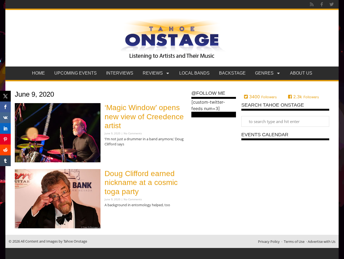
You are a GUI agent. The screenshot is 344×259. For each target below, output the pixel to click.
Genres (264, 73)
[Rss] (311, 4)
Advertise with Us (321, 241)
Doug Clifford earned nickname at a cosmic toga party (141, 182)
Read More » (114, 155)
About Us (301, 73)
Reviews (153, 73)
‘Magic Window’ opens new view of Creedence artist (144, 116)
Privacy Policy (269, 241)
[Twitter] (331, 4)
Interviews (119, 73)
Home (38, 73)
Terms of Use (294, 241)
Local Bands (194, 73)
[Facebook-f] (321, 4)
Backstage (232, 73)
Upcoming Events (75, 73)
